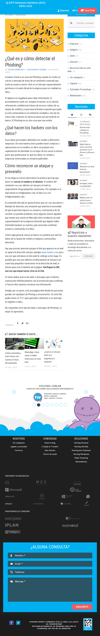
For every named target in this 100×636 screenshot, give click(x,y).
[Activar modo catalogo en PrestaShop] (73, 123)
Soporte (73, 83)
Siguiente (82, 606)
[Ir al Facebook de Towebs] (11, 623)
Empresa (74, 43)
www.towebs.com (50, 252)
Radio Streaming (81, 458)
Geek (72, 55)
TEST (22, 298)
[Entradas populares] (72, 115)
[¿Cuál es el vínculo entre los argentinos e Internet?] (54, 343)
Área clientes (50, 450)
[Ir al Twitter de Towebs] (18, 623)
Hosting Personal (81, 442)
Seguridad (21, 15)
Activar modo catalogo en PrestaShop (85, 130)
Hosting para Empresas (81, 450)
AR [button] (74, 10)
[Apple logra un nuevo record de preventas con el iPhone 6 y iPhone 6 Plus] (73, 143)
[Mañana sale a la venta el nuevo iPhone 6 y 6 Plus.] (73, 196)
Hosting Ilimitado (81, 446)
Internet (9, 15)
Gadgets (74, 49)
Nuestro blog (50, 442)
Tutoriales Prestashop (80, 89)
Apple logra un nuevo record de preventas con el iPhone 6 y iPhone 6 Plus (87, 149)
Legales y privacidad (19, 446)
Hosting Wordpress (81, 454)
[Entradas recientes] (81, 115)
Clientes (64, 10)
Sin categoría (76, 77)
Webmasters (76, 95)
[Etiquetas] (90, 115)
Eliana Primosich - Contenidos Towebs (27, 69)
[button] (12, 393)
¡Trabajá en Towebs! (50, 446)
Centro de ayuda (50, 454)
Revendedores (81, 461)
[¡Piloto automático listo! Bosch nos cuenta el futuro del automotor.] (14, 344)
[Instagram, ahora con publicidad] (73, 182)
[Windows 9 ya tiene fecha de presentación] (73, 165)
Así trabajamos (19, 442)
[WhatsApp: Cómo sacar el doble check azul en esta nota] (34, 343)
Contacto (19, 450)
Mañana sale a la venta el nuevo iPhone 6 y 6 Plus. (86, 200)
